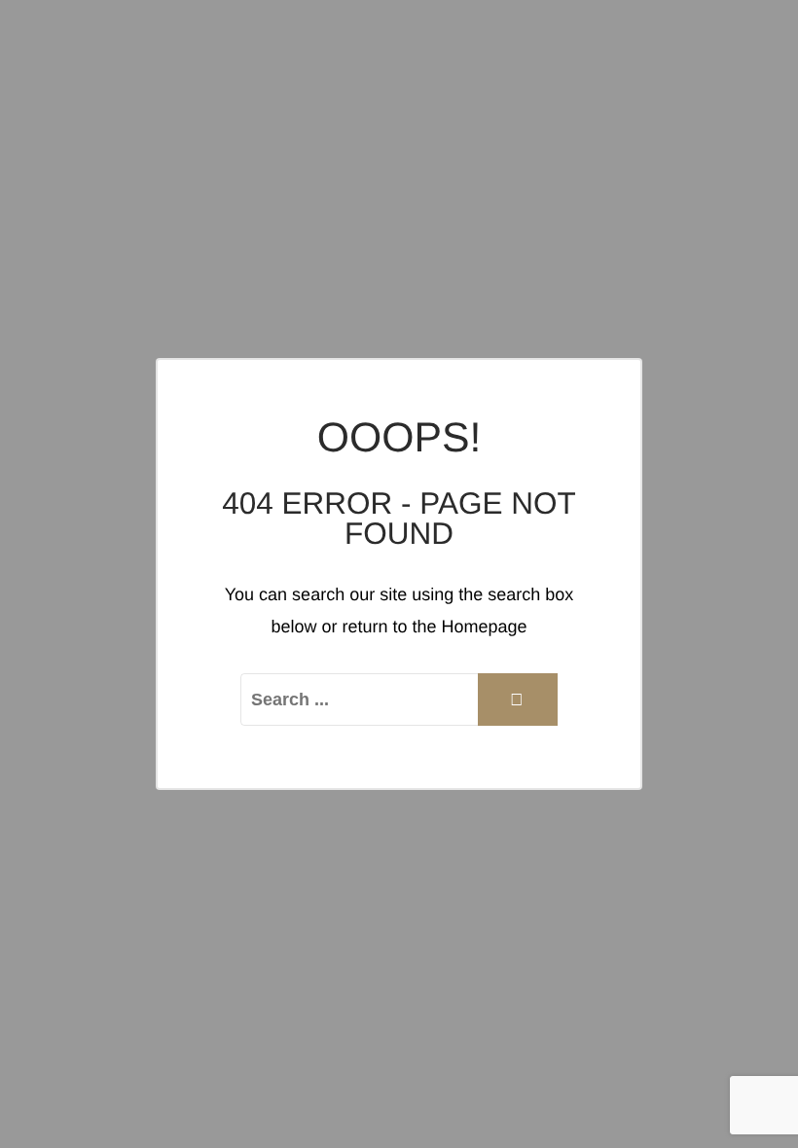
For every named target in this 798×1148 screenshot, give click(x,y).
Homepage (484, 626)
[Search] (518, 699)
